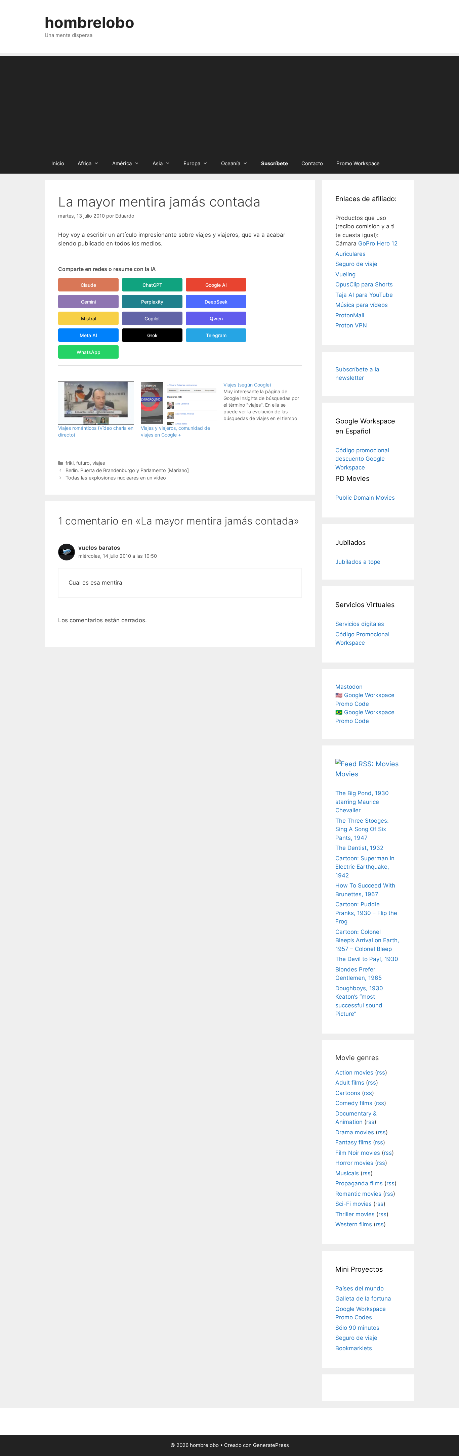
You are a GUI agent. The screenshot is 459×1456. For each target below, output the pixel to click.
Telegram (216, 335)
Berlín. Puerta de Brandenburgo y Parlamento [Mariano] (127, 470)
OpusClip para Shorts (364, 284)
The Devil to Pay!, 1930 (366, 959)
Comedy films (353, 1103)
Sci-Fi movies (353, 1203)
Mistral (88, 318)
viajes (98, 463)
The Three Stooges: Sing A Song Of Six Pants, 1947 (362, 829)
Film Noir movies (357, 1152)
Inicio (57, 163)
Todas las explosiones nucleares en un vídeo (116, 478)
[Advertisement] (229, 103)
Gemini (88, 302)
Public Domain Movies (365, 497)
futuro (83, 463)
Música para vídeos (361, 305)
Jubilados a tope (357, 561)
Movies (346, 774)
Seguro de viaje (356, 264)
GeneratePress (271, 1445)
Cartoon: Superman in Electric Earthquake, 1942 (364, 867)
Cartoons (347, 1093)
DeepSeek (216, 302)
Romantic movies (358, 1193)
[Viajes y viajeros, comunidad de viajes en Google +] (179, 403)
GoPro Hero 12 (378, 243)
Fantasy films (353, 1142)
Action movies (354, 1072)
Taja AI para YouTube (364, 294)
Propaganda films (359, 1183)
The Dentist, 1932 (359, 848)
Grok (152, 335)
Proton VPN (351, 325)
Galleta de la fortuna (363, 1298)
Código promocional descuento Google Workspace (362, 459)
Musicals (347, 1173)
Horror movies (354, 1162)
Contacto (312, 163)
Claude (88, 285)
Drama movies (354, 1132)
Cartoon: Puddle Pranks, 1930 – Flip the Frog (366, 913)
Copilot (152, 318)
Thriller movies (355, 1214)
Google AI (216, 285)
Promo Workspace (358, 163)
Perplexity (152, 302)
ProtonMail (349, 315)
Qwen (216, 318)
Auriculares (350, 254)
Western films (353, 1224)
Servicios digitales (359, 624)
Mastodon (349, 686)
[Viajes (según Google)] (264, 401)
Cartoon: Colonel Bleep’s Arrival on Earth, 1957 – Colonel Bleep (367, 940)
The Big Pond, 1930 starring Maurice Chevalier (362, 802)
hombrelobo (89, 22)
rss (381, 1072)
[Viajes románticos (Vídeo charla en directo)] (96, 403)
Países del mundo (359, 1288)
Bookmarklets (353, 1348)
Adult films (349, 1082)
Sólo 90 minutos (357, 1327)
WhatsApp (88, 352)
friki (70, 463)
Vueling (345, 274)
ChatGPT (152, 285)
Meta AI (88, 335)
